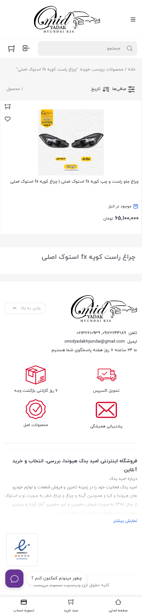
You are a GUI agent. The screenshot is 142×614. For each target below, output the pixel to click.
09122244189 (114, 333)
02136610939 (88, 333)
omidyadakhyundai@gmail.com (94, 342)
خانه (131, 70)
